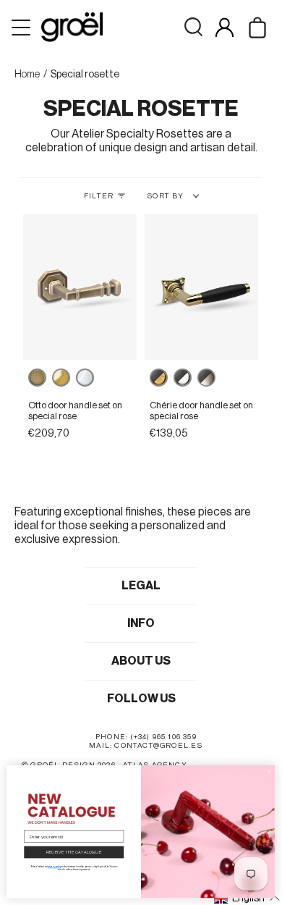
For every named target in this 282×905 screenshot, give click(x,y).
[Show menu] (22, 27)
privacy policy (54, 866)
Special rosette (85, 75)
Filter (99, 196)
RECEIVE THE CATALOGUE (74, 852)
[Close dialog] (269, 771)
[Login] (224, 27)
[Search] (193, 27)
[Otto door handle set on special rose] (80, 287)
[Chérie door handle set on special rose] (201, 287)
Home (27, 75)
